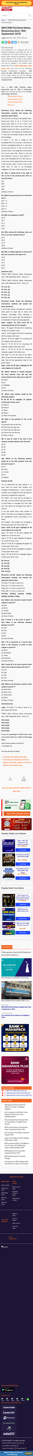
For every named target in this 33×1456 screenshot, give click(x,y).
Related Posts (6, 947)
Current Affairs (14, 1219)
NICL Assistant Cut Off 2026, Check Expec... (15, 978)
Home (3, 20)
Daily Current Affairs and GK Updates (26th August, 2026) (17, 1139)
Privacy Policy (20, 1448)
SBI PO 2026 (5, 1185)
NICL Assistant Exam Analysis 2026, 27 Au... (15, 1000)
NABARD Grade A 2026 (15, 1193)
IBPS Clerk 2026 (4, 1189)
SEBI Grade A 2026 (16, 1199)
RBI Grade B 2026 (16, 1188)
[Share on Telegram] (6, 42)
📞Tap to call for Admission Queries (17, 813)
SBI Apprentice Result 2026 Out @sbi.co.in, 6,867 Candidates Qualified (15, 1107)
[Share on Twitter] (15, 42)
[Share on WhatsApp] (2, 42)
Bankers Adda (14, 1214)
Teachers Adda (15, 1227)
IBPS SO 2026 (4, 1198)
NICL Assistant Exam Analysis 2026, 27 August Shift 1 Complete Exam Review (16, 1122)
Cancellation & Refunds (9, 1445)
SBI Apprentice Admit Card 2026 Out (18, 1093)
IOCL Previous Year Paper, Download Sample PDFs (17, 1134)
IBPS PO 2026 (4, 1203)
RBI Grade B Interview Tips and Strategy (15, 1157)
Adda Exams (16, 1223)
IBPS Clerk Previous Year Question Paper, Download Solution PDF (16, 1128)
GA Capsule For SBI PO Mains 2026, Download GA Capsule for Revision (17, 1163)
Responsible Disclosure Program (12, 1443)
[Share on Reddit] (9, 42)
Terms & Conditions (8, 1448)
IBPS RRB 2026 (4, 1194)
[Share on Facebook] (12, 42)
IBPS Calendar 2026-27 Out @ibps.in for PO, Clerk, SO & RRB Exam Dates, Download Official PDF (17, 1145)
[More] (27, 6)
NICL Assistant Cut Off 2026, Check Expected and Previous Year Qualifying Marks (16, 1114)
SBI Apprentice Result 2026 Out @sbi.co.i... (16, 953)
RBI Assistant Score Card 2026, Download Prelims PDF (15, 1152)
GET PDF (29, 1453)
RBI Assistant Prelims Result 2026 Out (19, 1095)
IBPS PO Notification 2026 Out (16, 1090)
